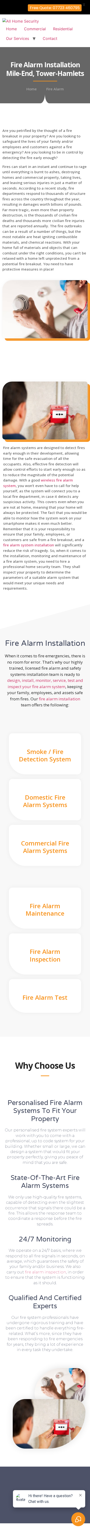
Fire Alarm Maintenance (45, 909)
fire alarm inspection (45, 1272)
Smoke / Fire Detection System (45, 755)
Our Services (17, 38)
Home (11, 28)
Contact (50, 38)
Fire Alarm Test (45, 997)
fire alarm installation (59, 699)
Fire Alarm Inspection (45, 955)
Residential (63, 28)
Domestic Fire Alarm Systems (45, 801)
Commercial (35, 28)
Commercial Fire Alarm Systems (45, 847)
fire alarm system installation (28, 545)
